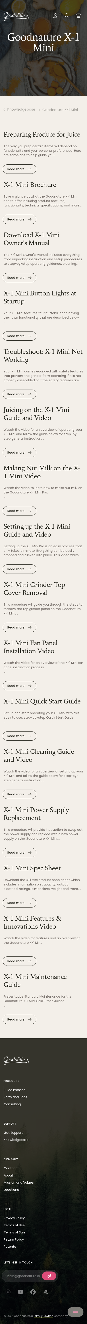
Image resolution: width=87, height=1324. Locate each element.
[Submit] (49, 1275)
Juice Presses (14, 1090)
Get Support (13, 1132)
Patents (10, 1246)
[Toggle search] (67, 15)
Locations (11, 1189)
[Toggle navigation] (75, 1312)
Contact (10, 1168)
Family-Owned (43, 1316)
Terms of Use (14, 1225)
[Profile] (55, 15)
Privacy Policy (14, 1218)
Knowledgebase (21, 109)
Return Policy (14, 1239)
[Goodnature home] (16, 1061)
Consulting (12, 1104)
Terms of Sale (14, 1232)
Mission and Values (19, 1182)
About (8, 1175)
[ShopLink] (78, 15)
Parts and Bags (15, 1097)
